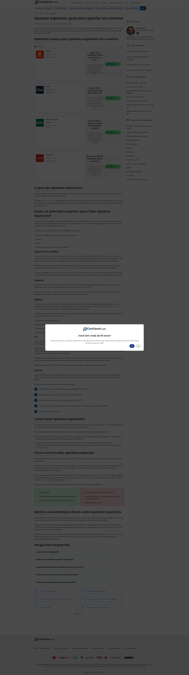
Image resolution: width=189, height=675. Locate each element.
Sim (132, 346)
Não (138, 346)
